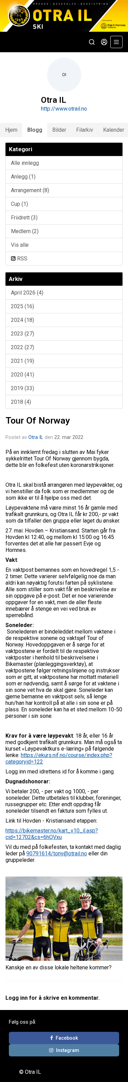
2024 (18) (22, 320)
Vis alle (20, 245)
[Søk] (92, 42)
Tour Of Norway (37, 420)
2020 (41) (22, 374)
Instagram (67, 1050)
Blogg (34, 130)
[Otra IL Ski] (64, 16)
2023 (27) (22, 333)
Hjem (11, 130)
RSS (21, 258)
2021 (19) (22, 361)
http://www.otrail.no (64, 108)
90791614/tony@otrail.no (56, 853)
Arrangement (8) (30, 190)
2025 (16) (22, 306)
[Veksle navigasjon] (116, 42)
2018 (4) (21, 402)
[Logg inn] (104, 42)
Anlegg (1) (23, 176)
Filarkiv (84, 130)
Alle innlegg (25, 163)
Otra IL (35, 437)
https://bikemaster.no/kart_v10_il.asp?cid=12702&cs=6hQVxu (51, 833)
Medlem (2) (25, 231)
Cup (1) (19, 204)
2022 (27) (22, 347)
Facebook (67, 1038)
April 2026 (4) (27, 292)
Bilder (59, 130)
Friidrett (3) (24, 217)
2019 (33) (22, 388)
